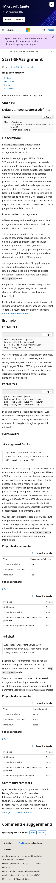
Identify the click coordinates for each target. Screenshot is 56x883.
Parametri (8, 88)
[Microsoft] (28, 30)
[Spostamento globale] (2, 29)
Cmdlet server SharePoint (15, 313)
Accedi (51, 30)
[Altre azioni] (51, 51)
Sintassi (7, 78)
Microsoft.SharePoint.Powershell (24, 51)
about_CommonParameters (16, 812)
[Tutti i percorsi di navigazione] (4, 51)
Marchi (5, 879)
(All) (4, 588)
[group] (28, 126)
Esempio (8, 85)
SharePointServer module (22, 67)
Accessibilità (32, 875)
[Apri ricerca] (44, 29)
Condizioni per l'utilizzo (13, 875)
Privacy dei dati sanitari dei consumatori (20, 871)
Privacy (5, 867)
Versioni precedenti (11, 863)
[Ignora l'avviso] (51, 4)
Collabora (37, 863)
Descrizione (9, 81)
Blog (25, 863)
